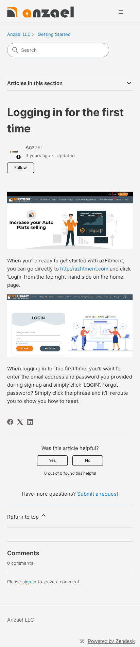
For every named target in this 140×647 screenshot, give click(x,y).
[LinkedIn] (30, 422)
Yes (52, 460)
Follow (20, 167)
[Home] (40, 12)
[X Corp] (20, 422)
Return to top (23, 517)
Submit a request (97, 494)
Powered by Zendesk (111, 641)
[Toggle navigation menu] (121, 12)
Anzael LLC (19, 34)
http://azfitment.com (85, 268)
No (87, 460)
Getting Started (54, 34)
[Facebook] (10, 422)
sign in (29, 581)
